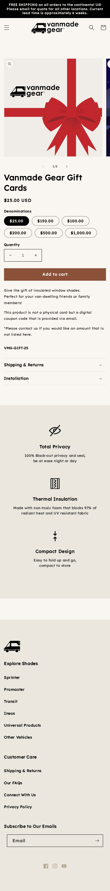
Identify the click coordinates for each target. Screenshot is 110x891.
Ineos (9, 713)
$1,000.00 (81, 233)
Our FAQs (13, 783)
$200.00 (18, 233)
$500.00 (48, 233)
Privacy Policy (18, 806)
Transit (10, 701)
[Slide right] (67, 166)
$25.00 (16, 221)
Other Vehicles (18, 737)
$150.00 (45, 221)
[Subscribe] (97, 840)
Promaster (14, 689)
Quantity (12, 244)
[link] (55, 421)
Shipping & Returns (23, 770)
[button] (7, 27)
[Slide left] (43, 166)
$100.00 (75, 221)
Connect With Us (20, 794)
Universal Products (22, 725)
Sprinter (12, 677)
